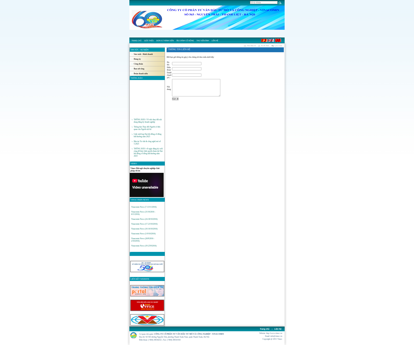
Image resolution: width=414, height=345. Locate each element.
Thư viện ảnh (202, 40)
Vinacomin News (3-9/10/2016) (143, 233)
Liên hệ (215, 40)
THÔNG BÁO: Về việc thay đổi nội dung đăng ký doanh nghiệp (148, 116)
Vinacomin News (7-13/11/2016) (144, 207)
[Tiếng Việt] (264, 41)
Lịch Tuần (278, 46)
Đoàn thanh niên (141, 73)
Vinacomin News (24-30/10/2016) (144, 219)
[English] (271, 41)
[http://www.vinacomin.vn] (147, 325)
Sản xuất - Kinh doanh (143, 54)
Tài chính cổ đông (185, 40)
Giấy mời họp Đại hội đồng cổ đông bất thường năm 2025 (147, 131)
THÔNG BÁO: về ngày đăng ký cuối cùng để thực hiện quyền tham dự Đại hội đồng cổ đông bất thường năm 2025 (148, 148)
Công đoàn (138, 64)
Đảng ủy (137, 59)
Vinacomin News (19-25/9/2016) (144, 246)
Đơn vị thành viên (165, 40)
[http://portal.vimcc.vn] (147, 296)
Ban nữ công (139, 69)
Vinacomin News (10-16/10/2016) (144, 229)
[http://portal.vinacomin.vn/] (147, 310)
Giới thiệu (149, 40)
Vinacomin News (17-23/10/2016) (144, 224)
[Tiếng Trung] (278, 41)
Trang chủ (136, 40)
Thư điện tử (251, 46)
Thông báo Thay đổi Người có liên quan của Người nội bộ (147, 124)
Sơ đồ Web (265, 46)
